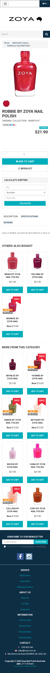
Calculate (25, 203)
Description (11, 216)
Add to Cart (26, 161)
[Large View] (6, 103)
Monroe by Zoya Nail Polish (12, 321)
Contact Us (25, 609)
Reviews (8, 222)
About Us (25, 598)
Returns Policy (25, 632)
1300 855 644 (27, 647)
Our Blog (25, 604)
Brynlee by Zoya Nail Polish (12, 378)
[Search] (46, 34)
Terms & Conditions (28, 546)
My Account (25, 575)
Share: (6, 125)
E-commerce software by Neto (25, 666)
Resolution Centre (25, 587)
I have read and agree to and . (26, 546)
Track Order (25, 581)
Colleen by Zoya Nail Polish (12, 511)
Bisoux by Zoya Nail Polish (12, 467)
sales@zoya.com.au (27, 650)
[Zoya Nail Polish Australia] (25, 19)
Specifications (29, 216)
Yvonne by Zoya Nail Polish (37, 378)
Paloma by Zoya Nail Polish (37, 277)
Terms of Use (25, 620)
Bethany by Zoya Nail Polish (37, 423)
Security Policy (25, 637)
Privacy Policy (41, 546)
